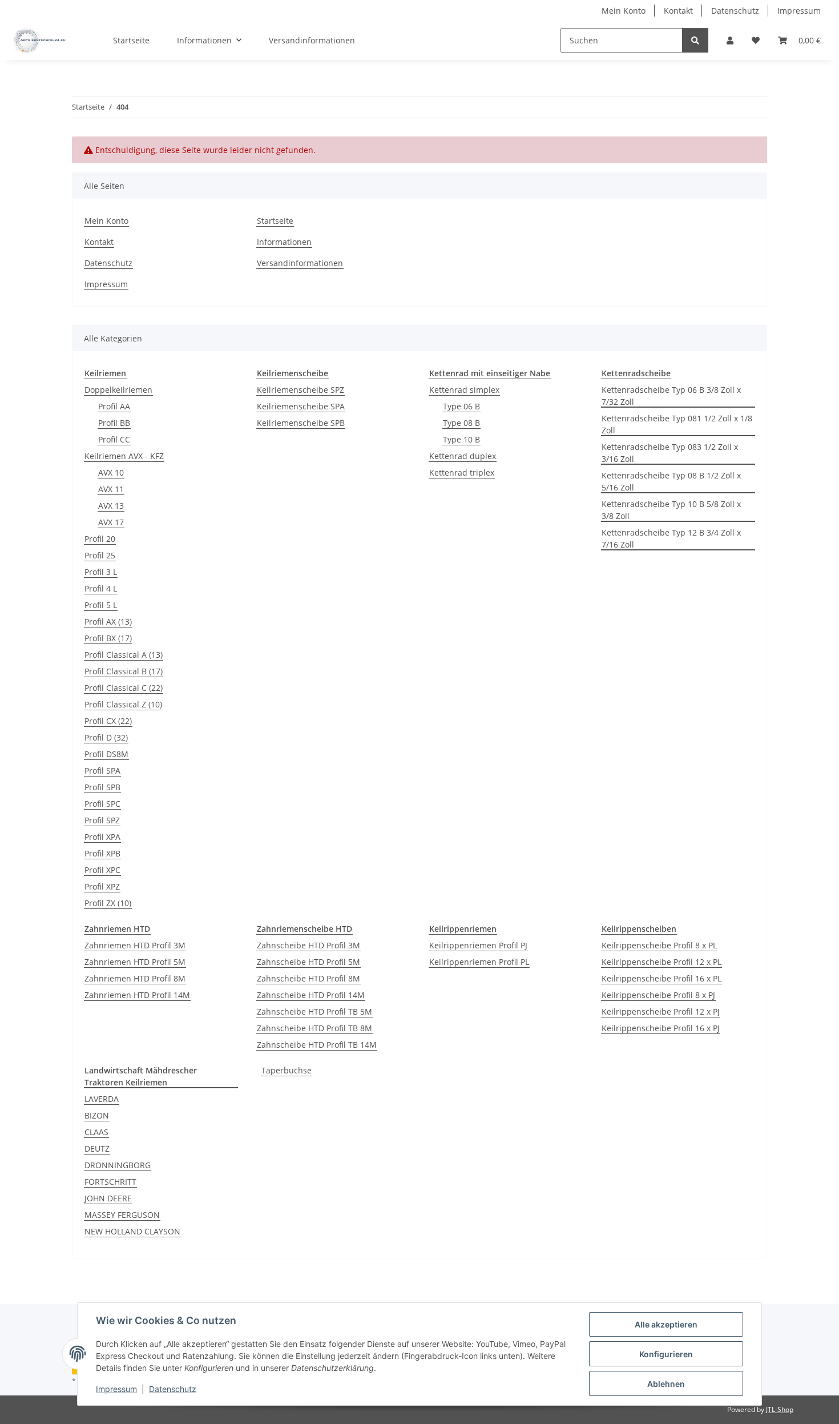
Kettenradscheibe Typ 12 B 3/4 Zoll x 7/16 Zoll (671, 538)
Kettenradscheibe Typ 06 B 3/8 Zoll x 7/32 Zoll (671, 395)
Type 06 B (461, 406)
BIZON (96, 1115)
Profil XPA (102, 836)
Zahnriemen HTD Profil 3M (134, 945)
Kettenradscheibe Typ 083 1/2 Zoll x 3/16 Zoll (670, 452)
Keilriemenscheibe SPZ (300, 389)
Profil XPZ (102, 886)
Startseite (131, 40)
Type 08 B (461, 422)
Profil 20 (99, 538)
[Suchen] (695, 40)
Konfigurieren (666, 1354)
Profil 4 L (100, 588)
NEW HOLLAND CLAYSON (132, 1231)
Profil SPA (102, 770)
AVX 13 (111, 505)
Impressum (116, 1389)
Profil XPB (102, 853)
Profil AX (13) (108, 621)
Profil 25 (99, 555)
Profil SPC (102, 803)
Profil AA (114, 406)
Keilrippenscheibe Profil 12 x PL (661, 961)
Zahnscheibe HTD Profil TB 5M (314, 1011)
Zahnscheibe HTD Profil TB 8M (314, 1028)
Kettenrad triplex (461, 472)
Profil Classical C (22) (123, 687)
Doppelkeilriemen (118, 389)
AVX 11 (111, 489)
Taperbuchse (286, 1070)
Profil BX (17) (108, 638)
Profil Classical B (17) (123, 671)
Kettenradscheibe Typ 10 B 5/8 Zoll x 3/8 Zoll (671, 509)
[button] (730, 40)
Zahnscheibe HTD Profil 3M (308, 945)
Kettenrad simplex (464, 389)
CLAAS (96, 1132)
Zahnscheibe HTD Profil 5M (308, 961)
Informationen (284, 241)
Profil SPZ (102, 820)
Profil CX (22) (108, 720)
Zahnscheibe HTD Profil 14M (311, 994)
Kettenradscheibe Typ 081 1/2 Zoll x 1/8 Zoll (677, 424)
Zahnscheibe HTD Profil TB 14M (317, 1044)
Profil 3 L (100, 571)
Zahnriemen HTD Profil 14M (137, 994)
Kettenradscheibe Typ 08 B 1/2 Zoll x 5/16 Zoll (671, 481)
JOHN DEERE (108, 1198)
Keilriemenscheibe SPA (301, 406)
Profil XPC (102, 869)
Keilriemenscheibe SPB (301, 422)
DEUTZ (97, 1148)
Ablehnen (666, 1384)
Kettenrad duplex (462, 455)
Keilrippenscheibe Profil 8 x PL (659, 945)
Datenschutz (172, 1389)
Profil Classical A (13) (123, 654)
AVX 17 (111, 522)
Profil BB (114, 422)
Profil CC (114, 439)
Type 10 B (461, 439)
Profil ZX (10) (107, 903)
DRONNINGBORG (117, 1165)
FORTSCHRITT (110, 1181)
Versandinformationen (312, 40)
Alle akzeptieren (666, 1324)
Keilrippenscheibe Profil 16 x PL (661, 978)
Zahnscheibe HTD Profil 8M (308, 978)
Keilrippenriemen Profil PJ (478, 945)
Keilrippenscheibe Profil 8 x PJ (658, 994)
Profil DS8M (106, 754)
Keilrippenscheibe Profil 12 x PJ (661, 1011)
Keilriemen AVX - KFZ (124, 455)
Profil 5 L (100, 605)
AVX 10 (111, 472)
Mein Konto (624, 10)
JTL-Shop (779, 1409)
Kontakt (678, 10)
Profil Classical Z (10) (123, 704)
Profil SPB (102, 787)
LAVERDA (101, 1098)
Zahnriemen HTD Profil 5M (134, 961)
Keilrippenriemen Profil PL (479, 961)
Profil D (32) (106, 737)
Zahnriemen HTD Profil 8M (134, 978)
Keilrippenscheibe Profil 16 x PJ (661, 1028)
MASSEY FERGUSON (122, 1214)
